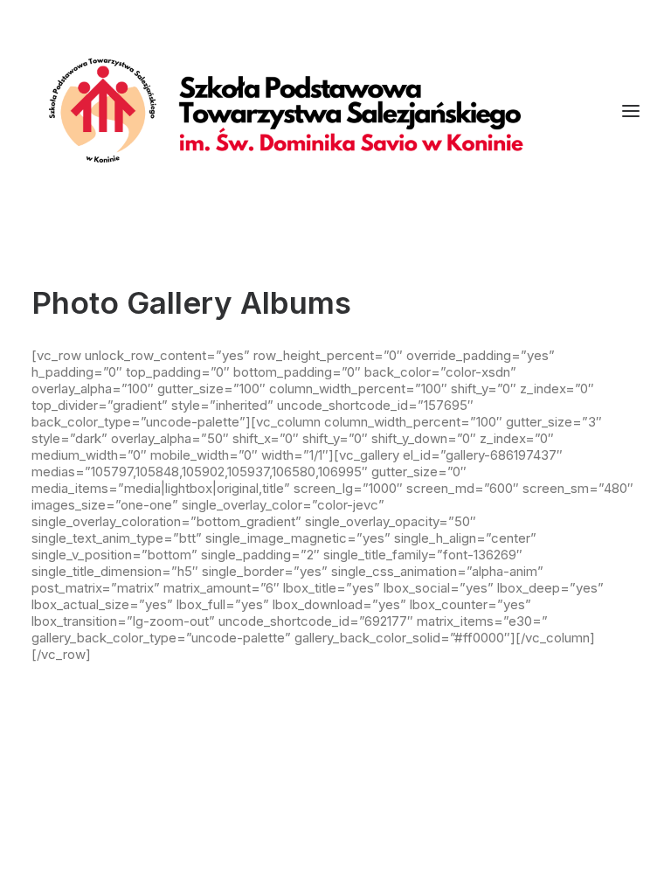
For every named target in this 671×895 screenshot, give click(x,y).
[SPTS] (293, 111)
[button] (631, 111)
